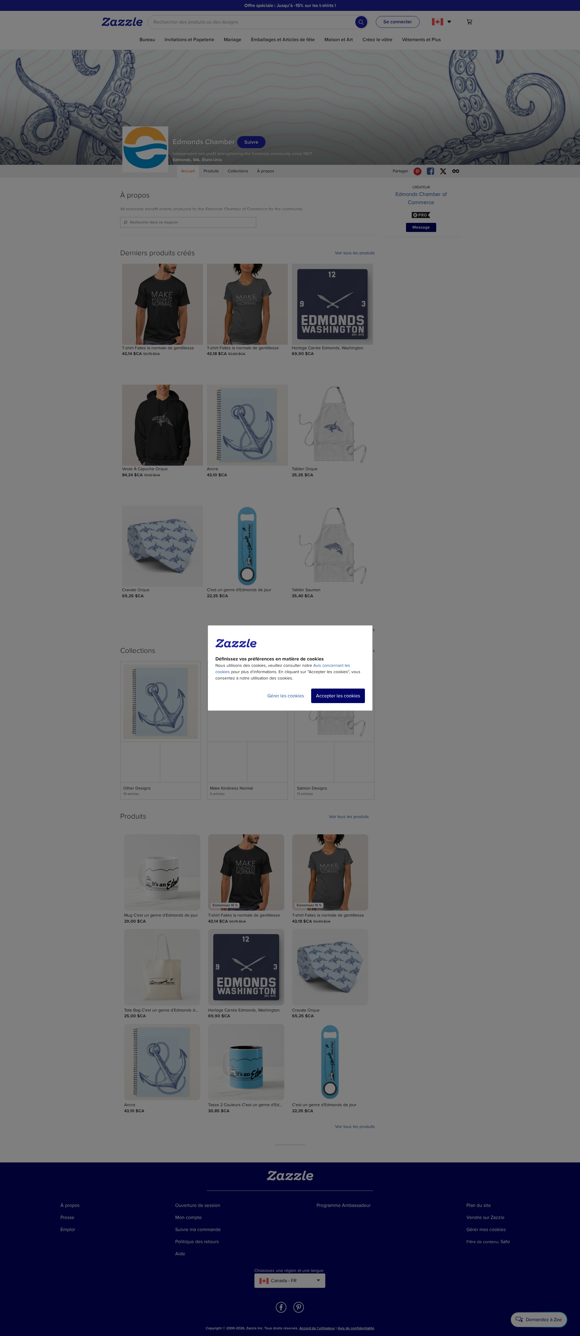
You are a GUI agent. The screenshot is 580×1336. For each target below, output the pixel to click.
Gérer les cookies (285, 696)
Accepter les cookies (338, 696)
